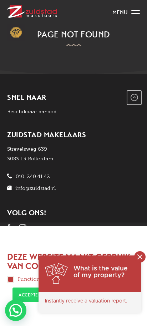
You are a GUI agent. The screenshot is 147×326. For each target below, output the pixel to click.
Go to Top (134, 97)
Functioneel (32, 279)
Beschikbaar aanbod (32, 111)
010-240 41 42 (33, 176)
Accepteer (31, 295)
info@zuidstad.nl (35, 188)
